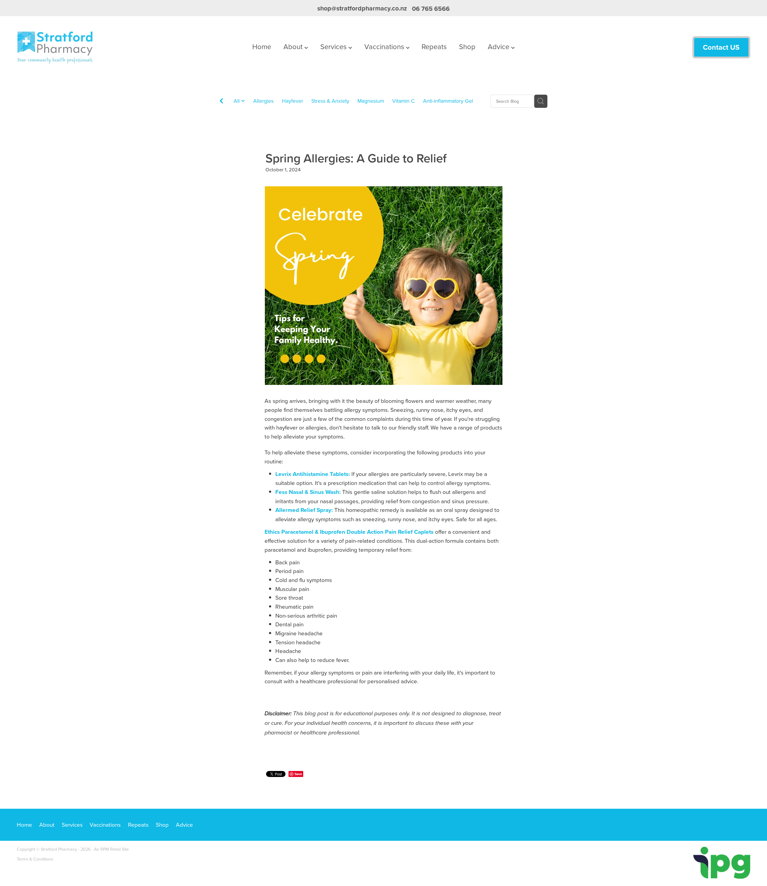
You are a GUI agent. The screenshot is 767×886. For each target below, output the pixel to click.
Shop (467, 46)
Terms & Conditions (35, 859)
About (293, 46)
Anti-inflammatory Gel (448, 101)
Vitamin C (403, 101)
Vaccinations (385, 46)
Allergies (263, 101)
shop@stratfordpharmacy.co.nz (362, 8)
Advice (499, 46)
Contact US (721, 47)
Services (334, 46)
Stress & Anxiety (330, 101)
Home (261, 46)
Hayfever (292, 101)
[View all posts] (221, 102)
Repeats (434, 46)
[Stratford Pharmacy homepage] (90, 47)
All (237, 101)
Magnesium (370, 101)
